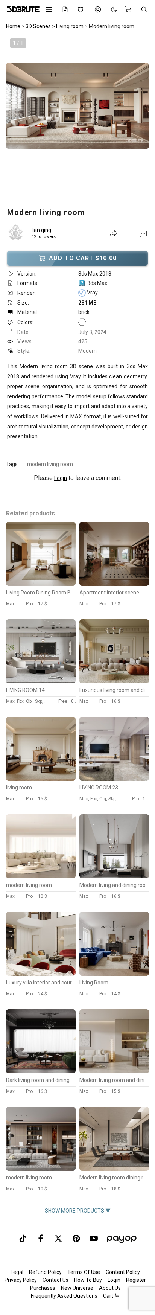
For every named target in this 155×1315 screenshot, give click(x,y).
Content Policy (123, 1272)
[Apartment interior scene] (114, 584)
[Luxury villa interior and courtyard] (41, 974)
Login (60, 478)
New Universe (77, 1288)
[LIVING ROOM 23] (114, 779)
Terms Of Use (83, 1272)
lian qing (41, 230)
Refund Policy (45, 1272)
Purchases (42, 1288)
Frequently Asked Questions (64, 1296)
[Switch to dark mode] (110, 9)
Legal (17, 1272)
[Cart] (129, 9)
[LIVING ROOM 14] (41, 681)
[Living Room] (114, 974)
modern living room (50, 464)
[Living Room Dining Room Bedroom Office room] (41, 584)
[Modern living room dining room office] (114, 1169)
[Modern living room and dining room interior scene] (114, 1071)
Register (136, 1280)
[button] (143, 233)
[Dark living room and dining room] (41, 1071)
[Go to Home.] (20, 9)
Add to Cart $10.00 (83, 258)
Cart (108, 1296)
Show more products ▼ (78, 1211)
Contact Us (55, 1280)
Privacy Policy (21, 1280)
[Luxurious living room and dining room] (114, 681)
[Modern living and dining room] (114, 876)
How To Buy (88, 1280)
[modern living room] (41, 876)
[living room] (41, 779)
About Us (110, 1288)
